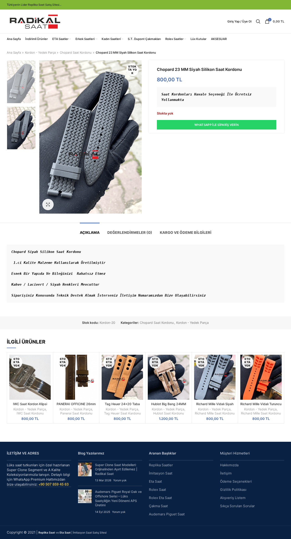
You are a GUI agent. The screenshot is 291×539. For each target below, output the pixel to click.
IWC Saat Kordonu (30, 413)
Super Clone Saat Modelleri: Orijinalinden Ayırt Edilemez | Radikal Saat (116, 469)
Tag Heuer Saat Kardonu (122, 413)
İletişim (226, 473)
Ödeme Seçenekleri (236, 481)
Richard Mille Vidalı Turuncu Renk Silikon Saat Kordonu (260, 406)
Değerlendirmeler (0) (129, 232)
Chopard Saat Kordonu (76, 52)
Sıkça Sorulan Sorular (237, 506)
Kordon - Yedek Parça (40, 52)
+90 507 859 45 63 (53, 484)
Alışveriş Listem (233, 498)
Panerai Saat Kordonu (76, 413)
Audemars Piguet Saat (167, 514)
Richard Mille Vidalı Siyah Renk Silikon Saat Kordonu (214, 406)
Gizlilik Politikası (233, 489)
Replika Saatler (161, 465)
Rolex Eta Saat (160, 498)
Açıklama (90, 232)
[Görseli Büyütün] (48, 204)
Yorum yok (120, 480)
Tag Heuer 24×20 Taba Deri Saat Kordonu (122, 406)
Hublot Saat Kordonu (168, 413)
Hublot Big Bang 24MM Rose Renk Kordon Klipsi (169, 406)
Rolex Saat (157, 489)
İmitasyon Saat (160, 473)
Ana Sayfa (14, 52)
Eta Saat (155, 481)
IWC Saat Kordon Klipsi (30, 404)
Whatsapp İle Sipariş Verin (216, 125)
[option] (21, 82)
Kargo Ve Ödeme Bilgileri (185, 232)
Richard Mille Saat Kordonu (215, 413)
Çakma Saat (158, 506)
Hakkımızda (229, 465)
